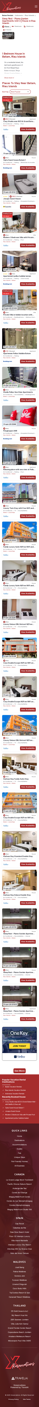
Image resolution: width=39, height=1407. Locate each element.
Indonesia (19, 15)
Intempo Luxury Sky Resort (19, 1245)
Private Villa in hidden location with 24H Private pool (17, 316)
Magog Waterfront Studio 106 (19, 1209)
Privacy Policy (13, 1399)
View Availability (28, 129)
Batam (5, 125)
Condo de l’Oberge (19, 1192)
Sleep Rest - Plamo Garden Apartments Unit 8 (19, 935)
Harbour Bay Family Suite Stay (16, 779)
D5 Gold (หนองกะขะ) (19, 1311)
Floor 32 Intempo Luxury (19, 1236)
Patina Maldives (19, 1271)
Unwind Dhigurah (19, 1284)
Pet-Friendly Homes (19, 1161)
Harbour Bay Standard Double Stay (18, 856)
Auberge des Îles (19, 1188)
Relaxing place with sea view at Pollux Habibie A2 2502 (19, 470)
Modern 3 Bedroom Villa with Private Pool (18, 238)
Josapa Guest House (12, 199)
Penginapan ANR (10, 431)
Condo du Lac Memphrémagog (19, 1201)
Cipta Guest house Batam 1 (14, 160)
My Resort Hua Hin (20, 1315)
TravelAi (24, 1387)
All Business (19, 1166)
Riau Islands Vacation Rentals (15, 1090)
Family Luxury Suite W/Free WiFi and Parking (18, 548)
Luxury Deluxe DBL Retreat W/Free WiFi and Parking (17, 625)
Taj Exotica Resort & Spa (19, 1293)
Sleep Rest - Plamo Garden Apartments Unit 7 (19, 973)
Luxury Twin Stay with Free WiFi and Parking (18, 509)
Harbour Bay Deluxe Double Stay (17, 895)
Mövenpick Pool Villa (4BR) (19, 1341)
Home (19, 1136)
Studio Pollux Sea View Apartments (18, 392)
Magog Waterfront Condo (19, 1197)
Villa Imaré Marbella (19, 1240)
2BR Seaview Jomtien (19, 1320)
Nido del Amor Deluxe (19, 1253)
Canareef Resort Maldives (19, 1297)
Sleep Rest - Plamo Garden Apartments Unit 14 (19, 1012)
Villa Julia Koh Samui (19, 1324)
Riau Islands (29, 15)
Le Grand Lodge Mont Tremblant (19, 1180)
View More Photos (9, 35)
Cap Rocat (19, 1224)
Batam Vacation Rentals (13, 1087)
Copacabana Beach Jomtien (19, 1332)
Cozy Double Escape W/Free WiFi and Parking (18, 664)
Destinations (19, 1140)
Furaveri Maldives (19, 1280)
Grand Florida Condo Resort (19, 1328)
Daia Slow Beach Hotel (19, 1232)
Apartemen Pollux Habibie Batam (17, 353)
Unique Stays (19, 1157)
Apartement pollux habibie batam (17, 276)
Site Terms (27, 1399)
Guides (19, 1149)
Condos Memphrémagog (19, 1205)
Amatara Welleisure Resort (20, 1336)
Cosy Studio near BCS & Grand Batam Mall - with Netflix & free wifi (19, 122)
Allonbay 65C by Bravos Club (19, 1249)
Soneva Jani (19, 1276)
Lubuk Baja (11, 125)
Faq (19, 1153)
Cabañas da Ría (19, 1228)
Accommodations (19, 1145)
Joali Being (19, 1267)
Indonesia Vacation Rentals (14, 1094)
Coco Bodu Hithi (19, 1288)
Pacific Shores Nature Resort (19, 1184)
